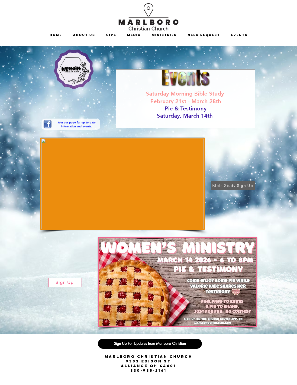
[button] (164, 35)
